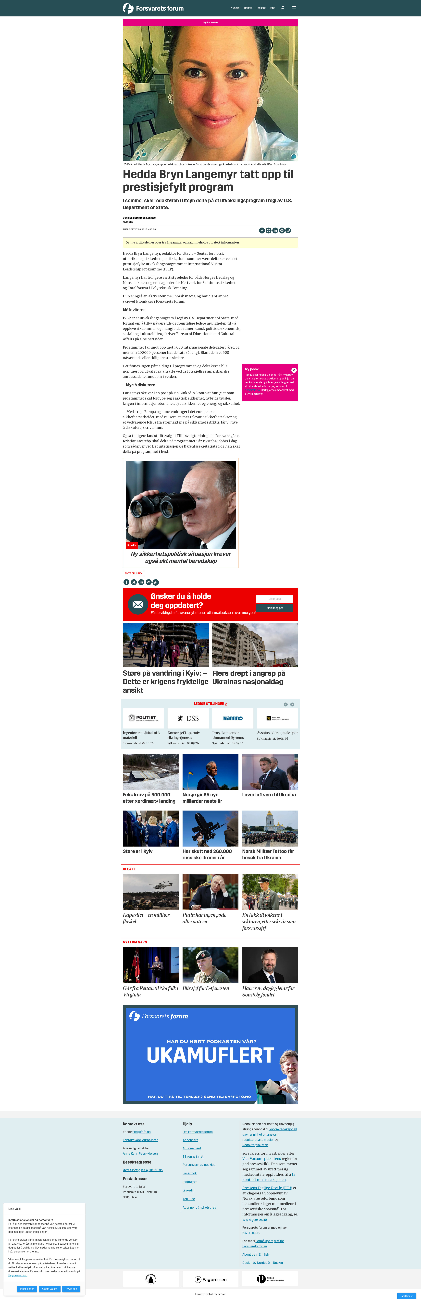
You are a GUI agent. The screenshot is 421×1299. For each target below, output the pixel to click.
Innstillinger (407, 1296)
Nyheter (235, 8)
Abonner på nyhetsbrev (199, 1207)
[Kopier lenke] (288, 230)
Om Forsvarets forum (198, 1132)
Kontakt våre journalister (140, 1140)
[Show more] (294, 370)
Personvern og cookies (199, 1165)
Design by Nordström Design (262, 1263)
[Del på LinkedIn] (275, 230)
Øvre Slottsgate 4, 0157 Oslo (143, 1170)
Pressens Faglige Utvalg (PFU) (267, 1188)
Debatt (248, 8)
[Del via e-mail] (282, 230)
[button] (286, 704)
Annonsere (190, 1140)
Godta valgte (49, 1288)
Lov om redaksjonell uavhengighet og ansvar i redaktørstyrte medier (269, 1135)
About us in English (255, 1254)
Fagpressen (250, 1233)
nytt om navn (133, 573)
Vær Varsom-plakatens (261, 1159)
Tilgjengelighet (193, 1156)
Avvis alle (71, 1288)
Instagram (190, 1182)
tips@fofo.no (252, 390)
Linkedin (188, 1190)
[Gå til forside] (153, 8)
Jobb (272, 8)
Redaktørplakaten (255, 1145)
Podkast (261, 8)
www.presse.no (254, 1219)
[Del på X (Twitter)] (268, 230)
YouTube (189, 1199)
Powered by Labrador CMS (210, 1294)
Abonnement (192, 1148)
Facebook (190, 1173)
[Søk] (282, 8)
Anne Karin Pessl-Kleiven (140, 1153)
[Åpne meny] (294, 8)
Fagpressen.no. (17, 1275)
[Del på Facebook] (262, 230)
